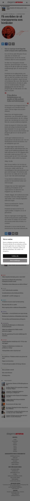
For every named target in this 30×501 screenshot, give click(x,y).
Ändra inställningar (15, 260)
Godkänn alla (15, 256)
